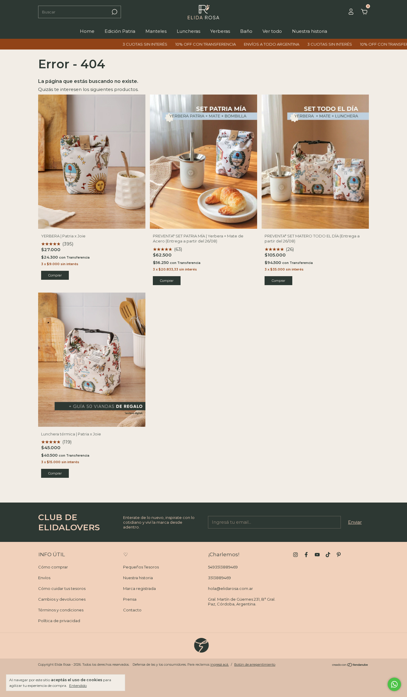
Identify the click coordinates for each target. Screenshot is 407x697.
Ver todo (272, 31)
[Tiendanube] (350, 665)
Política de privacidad (59, 620)
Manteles (156, 31)
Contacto (132, 610)
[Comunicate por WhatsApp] (394, 684)
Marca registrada (139, 588)
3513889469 (219, 577)
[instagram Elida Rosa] (295, 554)
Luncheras (188, 31)
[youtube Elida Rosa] (317, 554)
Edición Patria (120, 31)
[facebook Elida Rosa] (306, 554)
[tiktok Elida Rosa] (327, 554)
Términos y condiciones (60, 610)
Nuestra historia (309, 31)
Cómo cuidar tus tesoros (62, 588)
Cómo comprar (53, 567)
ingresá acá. (219, 664)
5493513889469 (223, 567)
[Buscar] (113, 12)
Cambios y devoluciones (62, 599)
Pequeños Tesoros (141, 567)
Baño (246, 31)
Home (87, 31)
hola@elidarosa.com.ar (230, 588)
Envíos (44, 577)
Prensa (129, 599)
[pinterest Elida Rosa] (338, 554)
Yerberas (220, 31)
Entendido (78, 685)
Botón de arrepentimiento (254, 664)
